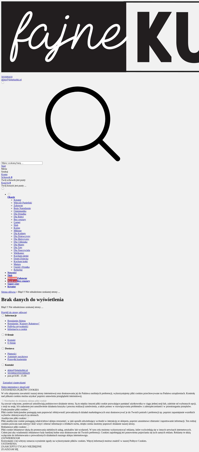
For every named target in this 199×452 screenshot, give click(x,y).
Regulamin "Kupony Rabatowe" (23, 323)
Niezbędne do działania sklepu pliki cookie (25, 400)
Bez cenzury (20, 219)
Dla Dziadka (20, 214)
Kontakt (11, 340)
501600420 (24, 373)
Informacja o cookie (17, 329)
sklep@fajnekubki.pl (11, 79)
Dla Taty (18, 247)
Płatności (11, 353)
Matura (17, 264)
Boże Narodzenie (22, 208)
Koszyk (6, 182)
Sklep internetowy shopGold (15, 387)
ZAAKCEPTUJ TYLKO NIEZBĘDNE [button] (21, 446)
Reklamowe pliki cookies (13, 427)
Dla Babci (19, 216)
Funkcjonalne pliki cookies (14, 409)
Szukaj (4, 171)
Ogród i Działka (22, 267)
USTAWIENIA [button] (9, 443)
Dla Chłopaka (20, 242)
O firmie (11, 343)
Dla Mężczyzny (21, 239)
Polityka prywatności (17, 326)
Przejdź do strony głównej (14, 312)
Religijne (18, 269)
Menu (4, 168)
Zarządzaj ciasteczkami (14, 382)
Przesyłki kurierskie (17, 359)
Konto (4, 174)
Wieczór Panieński (23, 202)
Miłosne (18, 230)
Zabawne (18, 205)
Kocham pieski (21, 256)
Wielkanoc (19, 253)
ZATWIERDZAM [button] (10, 438)
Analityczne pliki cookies (13, 418)
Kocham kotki (21, 261)
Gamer (17, 222)
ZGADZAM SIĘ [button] (9, 449)
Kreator (17, 200)
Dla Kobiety (20, 233)
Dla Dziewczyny (22, 236)
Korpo (17, 228)
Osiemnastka (20, 211)
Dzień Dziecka (21, 258)
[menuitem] (102, 232)
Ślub (16, 225)
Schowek (6, 177)
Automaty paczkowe (17, 356)
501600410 (6, 77)
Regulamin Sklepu (16, 320)
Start (3, 166)
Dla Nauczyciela (22, 250)
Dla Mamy (19, 244)
